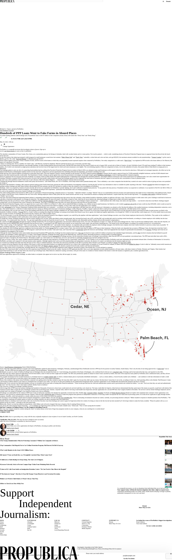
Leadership (3, 525)
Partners (2, 528)
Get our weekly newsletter (154, 526)
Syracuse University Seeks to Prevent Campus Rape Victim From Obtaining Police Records (28, 464)
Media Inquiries (86, 528)
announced (56, 236)
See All (29, 530)
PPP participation (14, 221)
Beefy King (128, 160)
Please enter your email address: (95, 553)
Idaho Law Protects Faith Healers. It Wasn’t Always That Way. (19, 478)
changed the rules (49, 394)
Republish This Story (165, 437)
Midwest (56, 522)
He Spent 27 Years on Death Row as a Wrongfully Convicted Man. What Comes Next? (26, 455)
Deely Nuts (79, 157)
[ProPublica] (7, 1)
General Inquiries (87, 522)
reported (149, 184)
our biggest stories (9, 151)
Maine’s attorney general (51, 246)
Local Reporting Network (61, 530)
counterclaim (79, 229)
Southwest (57, 527)
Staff (1, 527)
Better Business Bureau (118, 393)
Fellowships (3, 535)
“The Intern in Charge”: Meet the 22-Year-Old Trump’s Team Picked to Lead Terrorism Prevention (30, 474)
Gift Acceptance (116, 549)
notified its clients (134, 244)
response (148, 229)
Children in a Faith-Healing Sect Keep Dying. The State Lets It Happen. (22, 459)
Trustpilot (100, 393)
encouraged (8, 207)
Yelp (85, 393)
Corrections (85, 525)
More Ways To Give (115, 523)
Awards (2, 530)
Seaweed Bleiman (21, 159)
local (122, 242)
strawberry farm (117, 372)
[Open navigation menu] (163, 1)
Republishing (89, 549)
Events (2, 531)
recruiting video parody (148, 194)
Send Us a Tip (86, 523)
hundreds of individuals (104, 175)
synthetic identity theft (50, 377)
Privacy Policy (97, 549)
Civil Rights (30, 523)
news (125, 242)
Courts (29, 525)
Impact (2, 523)
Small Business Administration (13, 367)
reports (115, 242)
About (2, 522)
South (56, 525)
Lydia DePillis (28, 138)
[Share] (1, 145)
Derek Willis (17, 138)
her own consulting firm (65, 397)
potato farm (160, 368)
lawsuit (21, 212)
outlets (129, 242)
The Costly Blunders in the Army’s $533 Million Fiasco (17, 450)
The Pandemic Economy (7, 130)
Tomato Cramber (156, 157)
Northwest (57, 523)
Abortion (29, 522)
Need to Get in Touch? (12, 428)
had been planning (48, 201)
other (138, 233)
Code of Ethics (81, 549)
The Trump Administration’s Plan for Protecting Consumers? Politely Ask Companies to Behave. (29, 440)
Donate (168, 1)
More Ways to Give (144, 507)
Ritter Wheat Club (67, 157)
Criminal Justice (31, 527)
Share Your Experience (7, 410)
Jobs (1, 533)
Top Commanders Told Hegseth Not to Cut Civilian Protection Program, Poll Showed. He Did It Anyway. (32, 445)
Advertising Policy (107, 549)
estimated (99, 173)
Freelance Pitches (87, 527)
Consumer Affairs (92, 393)
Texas (56, 528)
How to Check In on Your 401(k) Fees (12, 483)
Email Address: (140, 522)
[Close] (171, 554)
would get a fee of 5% (130, 204)
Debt (28, 528)
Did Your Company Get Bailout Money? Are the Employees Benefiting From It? (23, 407)
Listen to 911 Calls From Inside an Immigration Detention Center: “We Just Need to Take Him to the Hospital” (33, 469)
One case (80, 233)
